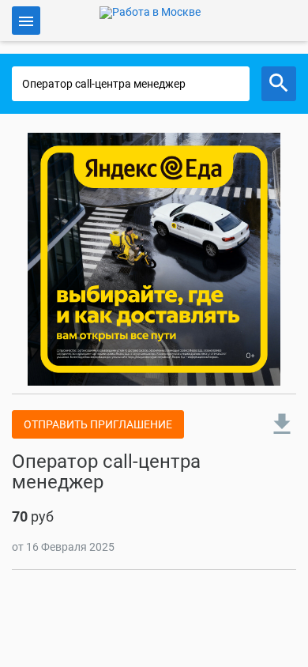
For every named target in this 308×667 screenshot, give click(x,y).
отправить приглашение (98, 424)
